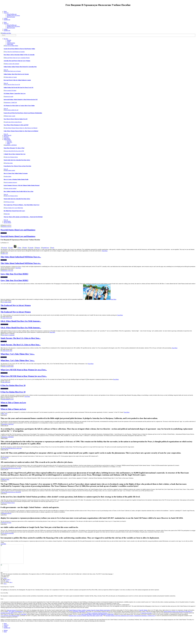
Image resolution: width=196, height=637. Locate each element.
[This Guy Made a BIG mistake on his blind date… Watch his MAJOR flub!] (7, 214)
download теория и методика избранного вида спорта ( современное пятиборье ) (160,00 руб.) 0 (130, 615)
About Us (6, 12)
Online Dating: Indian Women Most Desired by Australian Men (20, 66)
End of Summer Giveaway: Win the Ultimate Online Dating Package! (22, 185)
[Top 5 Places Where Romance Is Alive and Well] (13, 122)
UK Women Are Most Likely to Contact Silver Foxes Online (19, 105)
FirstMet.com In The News (13, 15)
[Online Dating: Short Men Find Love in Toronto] (12, 71)
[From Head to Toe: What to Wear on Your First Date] (8, 163)
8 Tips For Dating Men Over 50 (13, 385)
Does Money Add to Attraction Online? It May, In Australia (19, 54)
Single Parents (7, 221)
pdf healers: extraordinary (79, 611)
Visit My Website (143, 610)
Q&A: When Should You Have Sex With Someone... (21, 321)
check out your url (11, 610)
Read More (104, 250)
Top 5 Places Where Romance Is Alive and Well (16, 125)
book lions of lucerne (146, 613)
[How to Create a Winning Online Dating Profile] (7, 176)
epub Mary (23, 614)
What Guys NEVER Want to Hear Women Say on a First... (24, 370)
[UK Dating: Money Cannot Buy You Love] (10, 90)
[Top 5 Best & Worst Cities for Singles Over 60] (9, 116)
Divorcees (6, 136)
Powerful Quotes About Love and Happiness (18, 230)
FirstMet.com (7, 19)
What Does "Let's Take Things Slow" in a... (18, 354)
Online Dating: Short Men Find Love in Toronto (16, 74)
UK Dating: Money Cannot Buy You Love (14, 93)
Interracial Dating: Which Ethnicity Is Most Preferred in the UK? (21, 99)
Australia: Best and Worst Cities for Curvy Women (17, 60)
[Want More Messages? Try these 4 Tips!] (10, 145)
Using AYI (9, 142)
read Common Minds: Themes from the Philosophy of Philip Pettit (97, 614)
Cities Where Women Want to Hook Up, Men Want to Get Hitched (21, 131)
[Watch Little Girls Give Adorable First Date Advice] (11, 157)
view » (5, 578)
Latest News (7, 138)
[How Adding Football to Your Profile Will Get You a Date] (10, 188)
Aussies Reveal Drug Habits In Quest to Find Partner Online (19, 48)
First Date (9, 140)
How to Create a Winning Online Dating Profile (16, 179)
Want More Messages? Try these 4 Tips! (14, 148)
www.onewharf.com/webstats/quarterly (10, 615)
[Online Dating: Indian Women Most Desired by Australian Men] (11, 63)
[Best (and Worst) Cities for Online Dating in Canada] (10, 77)
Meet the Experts (11, 17)
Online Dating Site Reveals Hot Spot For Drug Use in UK (18, 87)
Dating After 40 (7, 135)
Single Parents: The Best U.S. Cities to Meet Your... (21, 338)
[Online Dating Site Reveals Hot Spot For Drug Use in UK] (12, 84)
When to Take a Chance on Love (13, 403)
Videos (8, 143)
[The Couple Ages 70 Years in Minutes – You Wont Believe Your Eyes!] (9, 201)
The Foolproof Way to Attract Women (16, 305)
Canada (8, 41)
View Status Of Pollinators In (16, 611)
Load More (3, 543)
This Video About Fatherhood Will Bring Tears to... (21, 257)
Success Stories (7, 222)
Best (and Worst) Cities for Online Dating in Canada (17, 80)
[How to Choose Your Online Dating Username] (9, 170)
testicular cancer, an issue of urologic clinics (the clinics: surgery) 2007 (86, 615)
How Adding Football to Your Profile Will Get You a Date (18, 191)
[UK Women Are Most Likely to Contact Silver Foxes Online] (10, 102)
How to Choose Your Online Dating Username (16, 173)
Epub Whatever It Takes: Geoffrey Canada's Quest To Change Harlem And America (89, 610)
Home (5, 11)
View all (6, 69)
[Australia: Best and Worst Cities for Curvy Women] (17, 57)
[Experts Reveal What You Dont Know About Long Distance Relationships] (11, 110)
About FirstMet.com (12, 14)
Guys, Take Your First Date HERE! (14, 274)
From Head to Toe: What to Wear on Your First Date (17, 166)
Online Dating (7, 139)
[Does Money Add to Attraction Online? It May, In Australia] (14, 51)
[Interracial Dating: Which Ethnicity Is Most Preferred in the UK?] (8, 96)
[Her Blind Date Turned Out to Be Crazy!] (13, 207)
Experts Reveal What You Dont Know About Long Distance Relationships (23, 113)
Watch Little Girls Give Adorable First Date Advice (17, 160)
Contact (5, 18)
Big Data (6, 38)
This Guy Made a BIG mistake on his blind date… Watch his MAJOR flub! (23, 216)
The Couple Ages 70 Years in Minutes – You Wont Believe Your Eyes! (21, 204)
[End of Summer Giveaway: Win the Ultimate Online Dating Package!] (10, 182)
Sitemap (6, 630)
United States (10, 44)
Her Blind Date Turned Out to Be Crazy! (14, 210)
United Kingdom (11, 43)
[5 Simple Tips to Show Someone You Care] (14, 151)
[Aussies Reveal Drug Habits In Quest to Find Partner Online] (11, 45)
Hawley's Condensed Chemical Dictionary (97, 613)
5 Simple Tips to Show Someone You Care (14, 154)
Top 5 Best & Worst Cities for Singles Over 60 (15, 119)
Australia (9, 40)
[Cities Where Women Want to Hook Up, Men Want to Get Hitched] (20, 128)
